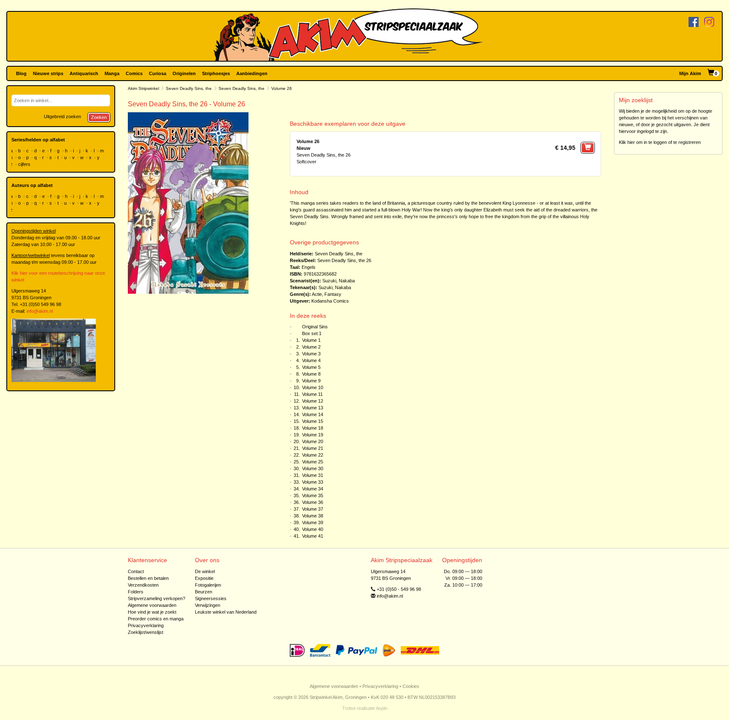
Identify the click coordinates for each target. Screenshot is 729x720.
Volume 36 (312, 502)
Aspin (381, 708)
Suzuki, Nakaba (338, 280)
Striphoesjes (216, 73)
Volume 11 (312, 394)
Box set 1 (311, 333)
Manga (112, 73)
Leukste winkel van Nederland (225, 611)
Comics (134, 73)
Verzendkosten (143, 584)
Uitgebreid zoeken (62, 116)
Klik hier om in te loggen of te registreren (660, 142)
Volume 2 (311, 346)
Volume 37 (312, 509)
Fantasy (332, 294)
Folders (135, 591)
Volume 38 (312, 515)
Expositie (204, 578)
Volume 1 (311, 340)
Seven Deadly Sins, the (189, 88)
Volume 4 (311, 360)
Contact (136, 571)
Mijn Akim (690, 73)
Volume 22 (312, 454)
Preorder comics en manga (156, 618)
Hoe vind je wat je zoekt (152, 611)
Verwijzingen (207, 605)
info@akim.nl (40, 311)
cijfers (24, 164)
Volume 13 (312, 407)
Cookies (410, 686)
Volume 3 (311, 353)
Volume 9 (311, 380)
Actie (317, 294)
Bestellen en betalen (148, 578)
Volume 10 (312, 387)
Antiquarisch (84, 73)
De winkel (205, 571)
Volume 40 (312, 529)
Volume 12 (312, 400)
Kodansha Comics (330, 300)
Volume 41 (312, 536)
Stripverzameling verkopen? (156, 598)
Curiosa (157, 73)
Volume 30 (312, 468)
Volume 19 (312, 434)
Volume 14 (312, 414)
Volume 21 (312, 448)
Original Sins (315, 326)
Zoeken (99, 117)
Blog (21, 73)
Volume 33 (312, 482)
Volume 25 (312, 461)
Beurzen (203, 591)
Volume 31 (312, 475)
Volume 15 (312, 421)
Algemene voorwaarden (152, 605)
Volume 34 (312, 488)
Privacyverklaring (146, 625)
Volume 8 (311, 373)
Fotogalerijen (208, 584)
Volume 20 (312, 441)
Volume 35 (312, 495)
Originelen (184, 73)
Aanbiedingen (251, 73)
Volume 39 (312, 522)
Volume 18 (312, 427)
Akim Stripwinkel (143, 88)
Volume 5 (311, 367)
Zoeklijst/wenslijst (145, 632)
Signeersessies (211, 598)
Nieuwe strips (48, 73)
